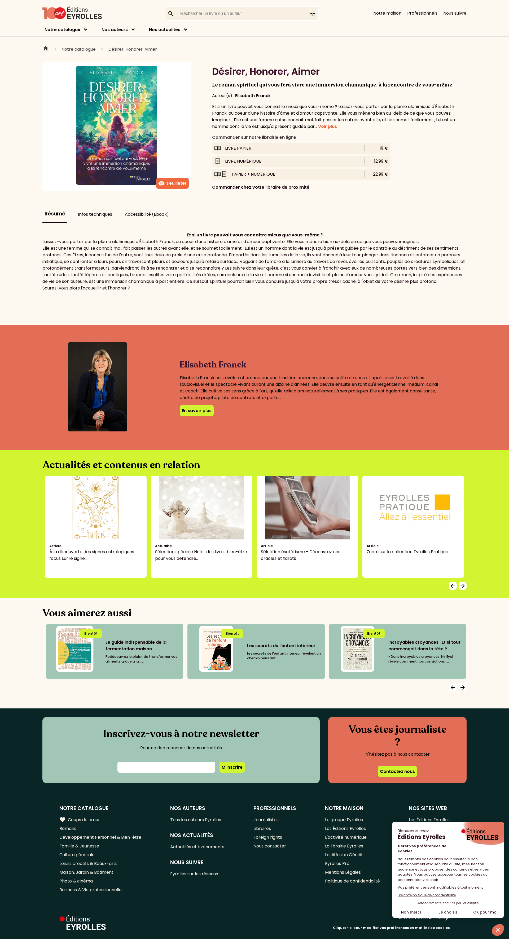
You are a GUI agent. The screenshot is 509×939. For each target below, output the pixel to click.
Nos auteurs (115, 30)
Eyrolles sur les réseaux (194, 874)
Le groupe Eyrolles (344, 820)
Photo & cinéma (76, 881)
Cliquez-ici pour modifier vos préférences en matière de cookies (391, 927)
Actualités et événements (197, 847)
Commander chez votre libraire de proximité (260, 187)
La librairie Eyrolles (344, 846)
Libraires (262, 828)
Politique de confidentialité (352, 881)
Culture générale (77, 855)
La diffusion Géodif (344, 855)
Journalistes (266, 820)
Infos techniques (95, 214)
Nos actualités (164, 30)
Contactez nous (397, 771)
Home (45, 49)
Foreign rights (267, 837)
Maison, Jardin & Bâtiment (86, 872)
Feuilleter (172, 183)
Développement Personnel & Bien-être (100, 837)
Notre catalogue (62, 30)
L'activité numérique (346, 837)
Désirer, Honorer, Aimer (132, 49)
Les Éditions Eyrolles (345, 828)
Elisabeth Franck (253, 96)
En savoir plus (197, 411)
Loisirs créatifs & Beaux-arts (88, 863)
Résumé (55, 213)
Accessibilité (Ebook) (147, 214)
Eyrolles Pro (337, 863)
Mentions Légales (343, 872)
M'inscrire (232, 767)
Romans (67, 828)
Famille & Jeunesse (79, 846)
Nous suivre (455, 13)
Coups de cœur (79, 819)
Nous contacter (269, 846)
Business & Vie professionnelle (90, 890)
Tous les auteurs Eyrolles (195, 820)
